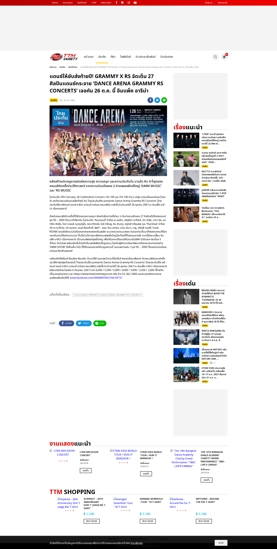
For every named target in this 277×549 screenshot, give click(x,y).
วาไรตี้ (93, 2)
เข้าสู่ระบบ (208, 2)
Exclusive (166, 57)
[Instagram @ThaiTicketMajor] (129, 3)
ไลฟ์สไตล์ (125, 57)
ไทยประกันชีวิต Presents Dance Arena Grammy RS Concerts (108, 295)
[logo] (64, 56)
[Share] (150, 100)
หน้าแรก (55, 2)
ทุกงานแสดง (68, 2)
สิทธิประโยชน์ (106, 2)
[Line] (164, 100)
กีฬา (113, 57)
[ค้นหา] (215, 57)
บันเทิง (102, 57)
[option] (78, 461)
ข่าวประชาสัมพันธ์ (146, 57)
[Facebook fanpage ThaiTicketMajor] (116, 3)
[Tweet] (157, 100)
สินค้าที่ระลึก (82, 2)
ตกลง (221, 543)
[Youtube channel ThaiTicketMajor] (135, 3)
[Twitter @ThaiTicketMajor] (122, 3)
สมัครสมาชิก (222, 2)
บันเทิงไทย (72, 67)
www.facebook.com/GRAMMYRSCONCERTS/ (96, 278)
